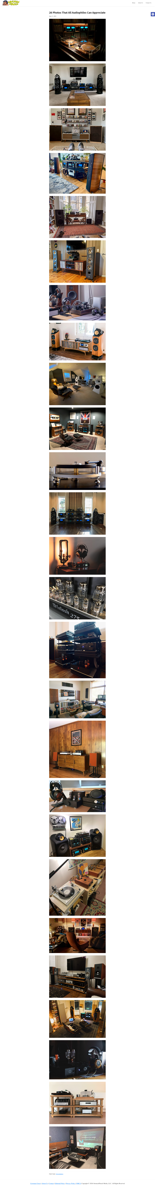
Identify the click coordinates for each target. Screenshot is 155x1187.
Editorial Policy (60, 1183)
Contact (51, 1183)
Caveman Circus (35, 1183)
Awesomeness (59, 1174)
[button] (153, 14)
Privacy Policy (71, 1183)
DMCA (78, 1183)
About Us (45, 1183)
